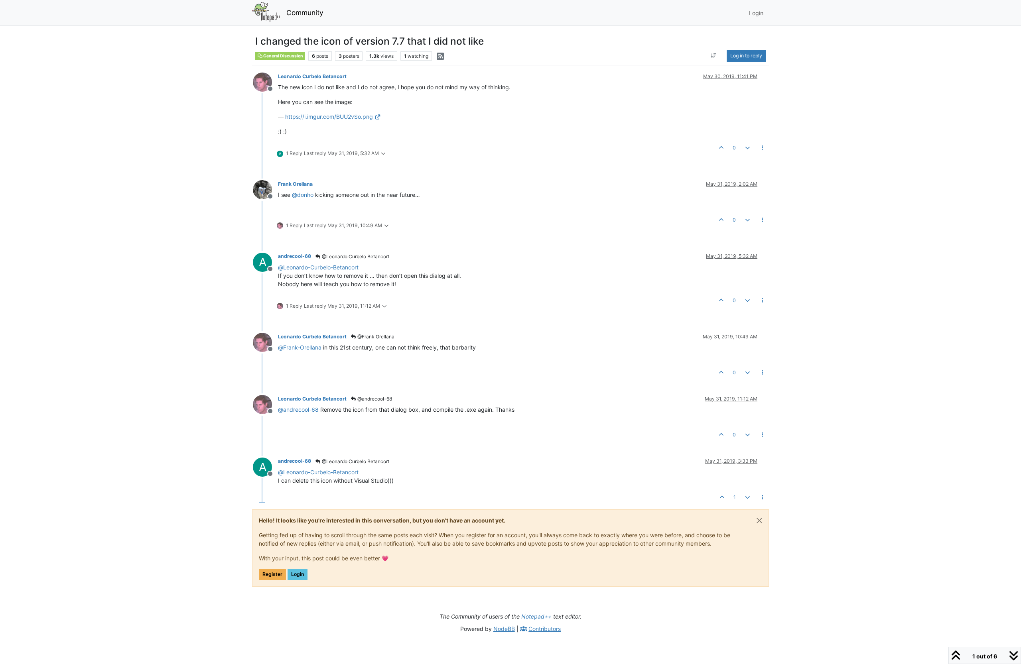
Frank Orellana (295, 184)
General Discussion (282, 56)
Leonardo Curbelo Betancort (312, 76)
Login (297, 574)
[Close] (759, 520)
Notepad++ (536, 616)
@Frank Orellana (375, 337)
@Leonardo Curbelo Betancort (355, 256)
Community (304, 12)
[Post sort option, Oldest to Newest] (713, 55)
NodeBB (504, 628)
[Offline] (265, 81)
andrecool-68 (294, 256)
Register (272, 574)
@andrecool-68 (374, 399)
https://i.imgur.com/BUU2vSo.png (329, 116)
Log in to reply (746, 56)
